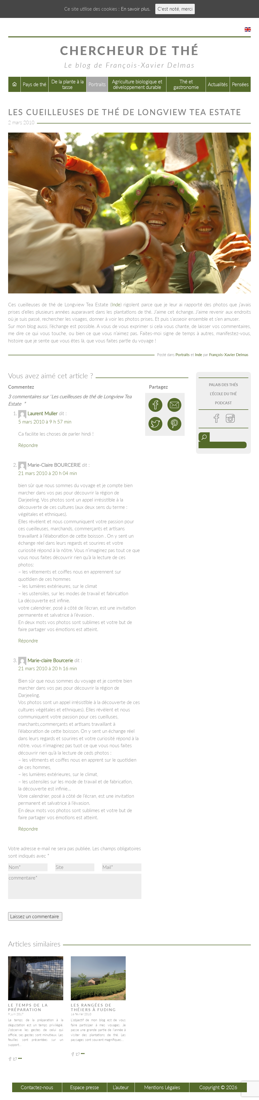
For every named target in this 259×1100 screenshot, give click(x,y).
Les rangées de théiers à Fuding (93, 1007)
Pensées (240, 84)
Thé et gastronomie (186, 84)
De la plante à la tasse (67, 84)
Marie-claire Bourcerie (50, 660)
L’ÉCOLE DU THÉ (223, 394)
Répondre (28, 445)
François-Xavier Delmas (228, 354)
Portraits (97, 84)
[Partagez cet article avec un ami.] (174, 405)
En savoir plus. (135, 9)
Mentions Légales (162, 1087)
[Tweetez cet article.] (155, 424)
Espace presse (84, 1087)
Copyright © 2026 (218, 1087)
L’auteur (121, 1087)
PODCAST (223, 403)
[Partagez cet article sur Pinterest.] (174, 424)
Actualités (218, 84)
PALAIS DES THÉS (223, 385)
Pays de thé (34, 84)
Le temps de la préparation (28, 1007)
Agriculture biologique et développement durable (137, 84)
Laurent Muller (43, 413)
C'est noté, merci (175, 9)
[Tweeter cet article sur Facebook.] (155, 405)
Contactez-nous (37, 1087)
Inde (116, 304)
